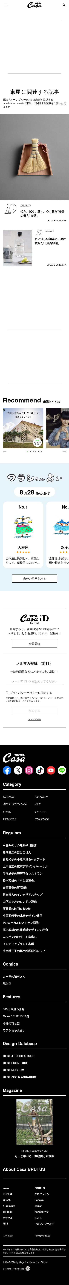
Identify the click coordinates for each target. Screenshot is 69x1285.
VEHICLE (9, 819)
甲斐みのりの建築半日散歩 (20, 845)
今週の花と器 (11, 1023)
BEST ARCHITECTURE (18, 1056)
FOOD (7, 812)
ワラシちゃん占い (14, 1030)
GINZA (7, 1200)
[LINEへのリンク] (62, 770)
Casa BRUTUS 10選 (16, 1016)
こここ (38, 1217)
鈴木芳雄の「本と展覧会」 (20, 880)
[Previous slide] (4, 451)
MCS (5, 1223)
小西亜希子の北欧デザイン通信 (22, 915)
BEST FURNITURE (15, 1063)
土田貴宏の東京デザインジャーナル (25, 866)
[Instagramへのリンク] (29, 770)
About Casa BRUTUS (24, 1169)
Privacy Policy (42, 1236)
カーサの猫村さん (14, 976)
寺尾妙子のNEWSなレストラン (23, 873)
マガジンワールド (44, 1223)
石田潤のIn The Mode (17, 908)
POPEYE (8, 1194)
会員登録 (34, 644)
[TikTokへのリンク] (40, 770)
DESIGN (9, 797)
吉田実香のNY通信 (15, 887)
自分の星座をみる (34, 578)
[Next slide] (64, 451)
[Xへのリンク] (18, 770)
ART (37, 804)
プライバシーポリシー (24, 693)
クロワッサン (41, 1194)
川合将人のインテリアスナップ (22, 894)
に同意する (31, 693)
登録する (34, 711)
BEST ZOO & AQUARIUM (19, 1077)
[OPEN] (6, 5)
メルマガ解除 (34, 719)
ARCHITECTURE (15, 804)
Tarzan (38, 1206)
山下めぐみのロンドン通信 (20, 901)
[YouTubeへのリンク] (51, 770)
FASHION (41, 797)
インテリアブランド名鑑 (18, 944)
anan (6, 1188)
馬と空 (7, 983)
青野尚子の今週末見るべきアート (24, 859)
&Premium (9, 1206)
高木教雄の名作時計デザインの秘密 (25, 930)
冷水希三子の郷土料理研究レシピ (24, 951)
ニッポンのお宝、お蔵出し (20, 937)
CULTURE (41, 819)
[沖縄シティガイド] (23, 428)
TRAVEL (40, 812)
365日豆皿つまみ (14, 1009)
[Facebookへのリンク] (7, 770)
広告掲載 (8, 1236)
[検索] (64, 5)
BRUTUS (39, 1188)
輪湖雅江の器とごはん (17, 852)
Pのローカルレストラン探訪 (21, 923)
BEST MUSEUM (13, 1070)
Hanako (39, 1200)
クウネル (8, 1217)
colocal (7, 1211)
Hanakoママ (41, 1211)
